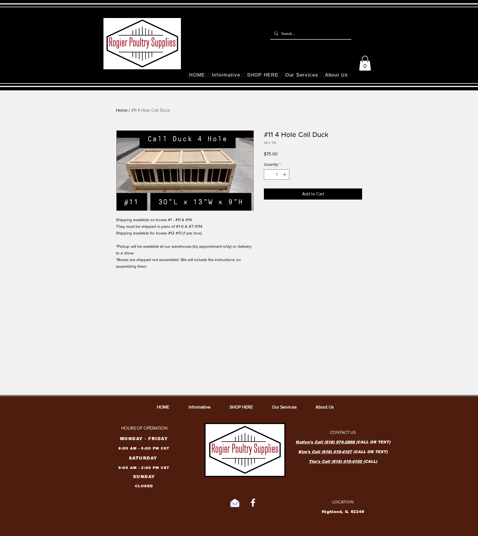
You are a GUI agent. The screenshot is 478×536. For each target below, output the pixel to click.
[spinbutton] (277, 174)
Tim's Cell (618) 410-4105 (336, 461)
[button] (365, 63)
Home (122, 110)
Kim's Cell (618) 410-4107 (325, 452)
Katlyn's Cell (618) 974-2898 (326, 442)
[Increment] (285, 174)
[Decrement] (268, 174)
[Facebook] (253, 502)
